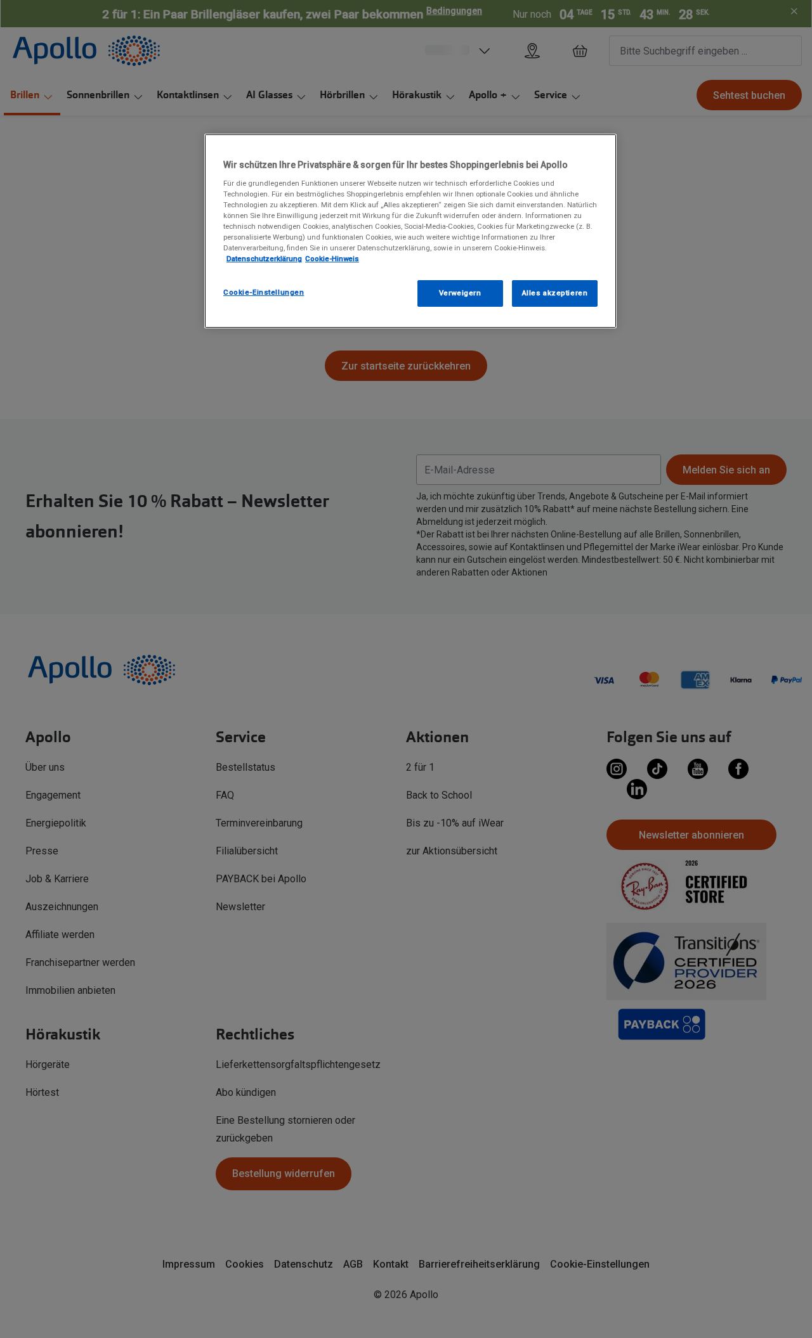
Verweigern (460, 292)
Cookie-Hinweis (332, 258)
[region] (410, 231)
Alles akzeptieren (555, 292)
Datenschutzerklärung (264, 258)
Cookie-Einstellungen (263, 292)
